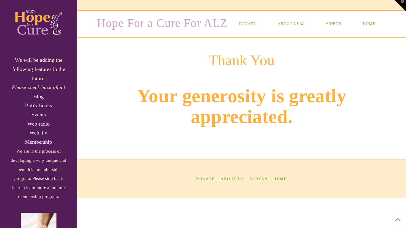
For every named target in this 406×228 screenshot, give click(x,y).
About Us (232, 179)
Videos (258, 179)
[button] (400, 5)
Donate (205, 179)
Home (280, 179)
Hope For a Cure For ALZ (162, 23)
